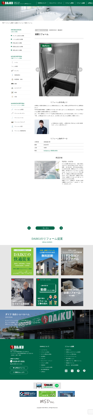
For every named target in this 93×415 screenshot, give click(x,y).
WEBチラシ (68, 349)
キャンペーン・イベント (55, 3)
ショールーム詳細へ (14, 329)
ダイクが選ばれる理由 (46, 354)
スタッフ (43, 358)
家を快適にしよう (70, 358)
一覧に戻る (45, 228)
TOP (3, 23)
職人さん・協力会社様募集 (72, 365)
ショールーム (44, 349)
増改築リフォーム (70, 363)
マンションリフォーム (71, 356)
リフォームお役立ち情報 (46, 367)
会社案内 (43, 356)
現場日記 (43, 365)
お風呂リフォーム (19, 23)
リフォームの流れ (45, 352)
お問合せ (90, 3)
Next (80, 69)
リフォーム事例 (69, 3)
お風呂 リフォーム (41, 30)
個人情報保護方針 (45, 369)
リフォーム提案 (81, 3)
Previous (38, 69)
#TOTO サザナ (54, 150)
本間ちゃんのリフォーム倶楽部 (73, 352)
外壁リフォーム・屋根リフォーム (73, 360)
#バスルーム (47, 150)
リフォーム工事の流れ (71, 354)
